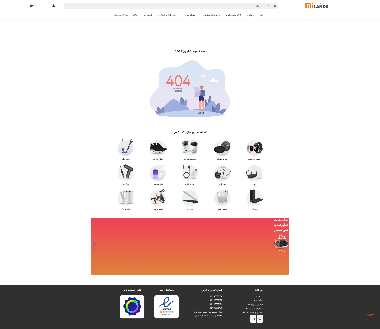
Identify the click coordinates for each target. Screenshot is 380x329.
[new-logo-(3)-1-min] (316, 1)
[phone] (260, 319)
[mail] (253, 319)
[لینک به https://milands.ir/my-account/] (53, 5)
